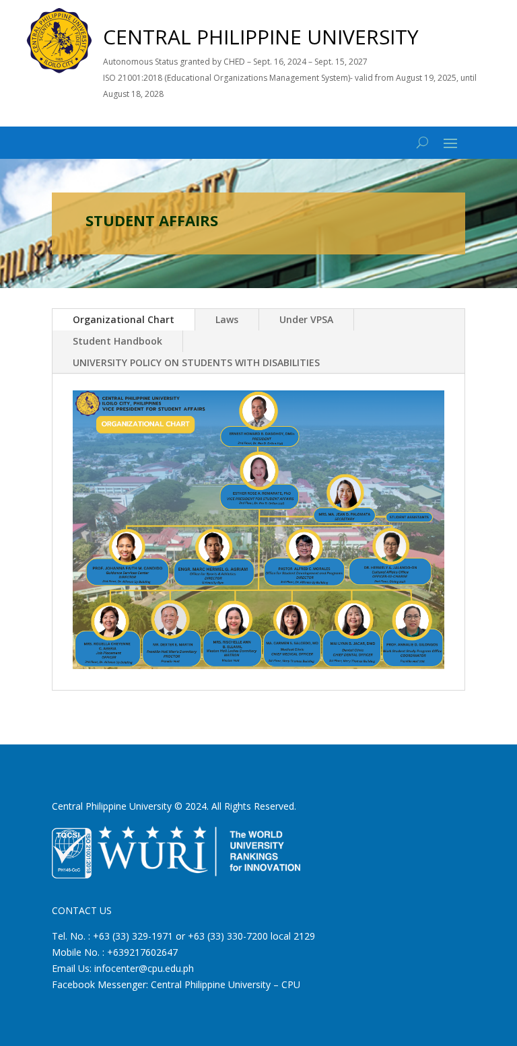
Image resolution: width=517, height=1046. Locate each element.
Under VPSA (306, 319)
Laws (226, 319)
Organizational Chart (123, 319)
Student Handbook (117, 341)
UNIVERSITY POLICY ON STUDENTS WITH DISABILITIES (196, 362)
